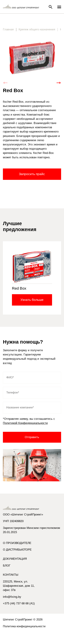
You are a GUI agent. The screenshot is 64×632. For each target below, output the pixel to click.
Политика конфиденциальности (24, 626)
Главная (8, 29)
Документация (15, 558)
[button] (58, 82)
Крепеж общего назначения (37, 29)
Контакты (10, 574)
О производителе (17, 543)
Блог (6, 565)
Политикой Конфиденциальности (25, 423)
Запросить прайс (32, 174)
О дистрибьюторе (17, 549)
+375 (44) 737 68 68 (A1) (19, 603)
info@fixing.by (12, 596)
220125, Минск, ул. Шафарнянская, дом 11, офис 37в (19, 586)
